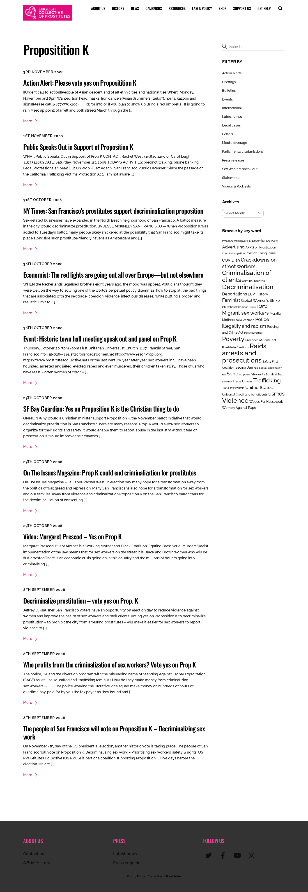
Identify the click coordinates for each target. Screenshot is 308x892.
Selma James (246, 367)
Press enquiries (128, 862)
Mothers (228, 320)
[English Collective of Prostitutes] (47, 18)
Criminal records (253, 281)
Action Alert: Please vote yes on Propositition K (79, 82)
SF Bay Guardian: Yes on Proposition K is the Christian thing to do (101, 408)
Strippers (244, 374)
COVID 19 (231, 260)
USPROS (276, 394)
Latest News (232, 117)
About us (98, 8)
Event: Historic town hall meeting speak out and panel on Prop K (99, 338)
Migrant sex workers (245, 313)
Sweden (227, 381)
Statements (231, 178)
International (232, 108)
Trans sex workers (233, 388)
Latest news (125, 853)
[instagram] (252, 855)
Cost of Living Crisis (261, 253)
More (27, 121)
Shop (222, 8)
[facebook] (224, 855)
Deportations (234, 294)
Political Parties (253, 332)
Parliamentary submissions (242, 152)
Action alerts (231, 73)
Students (258, 374)
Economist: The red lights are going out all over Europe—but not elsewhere (113, 274)
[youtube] (238, 855)
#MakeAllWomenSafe (235, 240)
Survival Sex (274, 374)
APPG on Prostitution (261, 247)
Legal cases (231, 125)
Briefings (229, 82)
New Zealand (245, 320)
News (135, 8)
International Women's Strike (239, 307)
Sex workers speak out (239, 169)
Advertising (233, 246)
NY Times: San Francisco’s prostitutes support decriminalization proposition (113, 211)
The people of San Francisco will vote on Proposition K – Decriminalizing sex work (114, 732)
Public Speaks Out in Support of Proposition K (78, 147)
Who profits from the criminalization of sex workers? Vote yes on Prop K (109, 664)
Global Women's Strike (260, 300)
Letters (227, 134)
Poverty (233, 338)
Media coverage (234, 143)
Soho (232, 374)
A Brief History (36, 862)
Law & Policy (202, 8)
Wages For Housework (266, 401)
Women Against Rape (239, 408)
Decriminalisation (248, 286)
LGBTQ (262, 307)
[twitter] (209, 855)
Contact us (33, 853)
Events (227, 99)
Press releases (233, 160)
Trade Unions (242, 381)
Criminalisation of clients (246, 276)
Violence (235, 400)
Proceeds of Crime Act (260, 340)
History (118, 8)
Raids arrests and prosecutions (244, 353)
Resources (177, 8)
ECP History (258, 294)
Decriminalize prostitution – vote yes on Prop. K (80, 600)
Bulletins (229, 91)
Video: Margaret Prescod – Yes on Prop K (72, 536)
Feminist (231, 300)
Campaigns (153, 8)
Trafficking (267, 380)
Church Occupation (233, 253)
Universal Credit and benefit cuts (244, 394)
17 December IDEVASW (263, 240)
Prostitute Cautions (235, 347)
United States (259, 387)
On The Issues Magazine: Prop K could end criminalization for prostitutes (109, 472)
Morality (276, 313)
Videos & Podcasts (236, 186)
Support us (242, 8)
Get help (264, 8)
